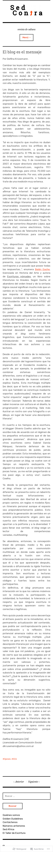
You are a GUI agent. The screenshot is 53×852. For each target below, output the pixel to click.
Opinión (7, 759)
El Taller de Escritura (14, 833)
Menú (25, 37)
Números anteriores (14, 825)
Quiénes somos (11, 815)
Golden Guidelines (13, 818)
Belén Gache (42, 269)
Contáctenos (10, 822)
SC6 (15, 759)
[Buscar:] (26, 796)
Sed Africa (8, 829)
